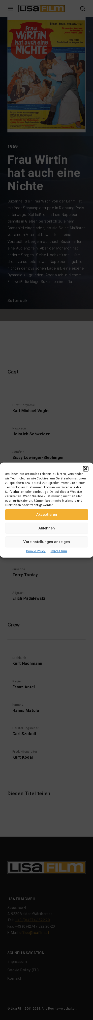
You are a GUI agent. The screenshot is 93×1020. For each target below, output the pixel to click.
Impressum (59, 551)
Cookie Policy (36, 551)
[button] (85, 468)
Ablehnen (46, 528)
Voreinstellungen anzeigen (46, 542)
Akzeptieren (46, 514)
